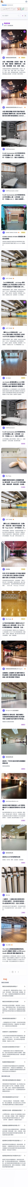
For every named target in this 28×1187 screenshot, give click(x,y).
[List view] (25, 16)
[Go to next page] (18, 972)
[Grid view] (22, 16)
